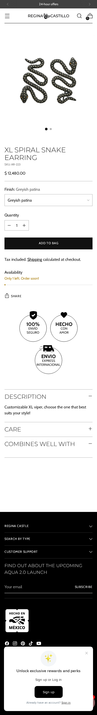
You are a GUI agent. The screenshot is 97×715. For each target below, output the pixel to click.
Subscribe (84, 587)
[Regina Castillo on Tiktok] (31, 644)
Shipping (34, 259)
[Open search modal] (79, 16)
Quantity (11, 214)
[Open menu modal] (7, 16)
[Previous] (7, 4)
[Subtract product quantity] (9, 225)
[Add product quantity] (24, 225)
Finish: (22, 189)
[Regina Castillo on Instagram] (15, 644)
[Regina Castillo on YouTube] (39, 644)
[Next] (89, 4)
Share (16, 296)
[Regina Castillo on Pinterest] (23, 644)
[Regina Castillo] (48, 15)
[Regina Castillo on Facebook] (7, 644)
